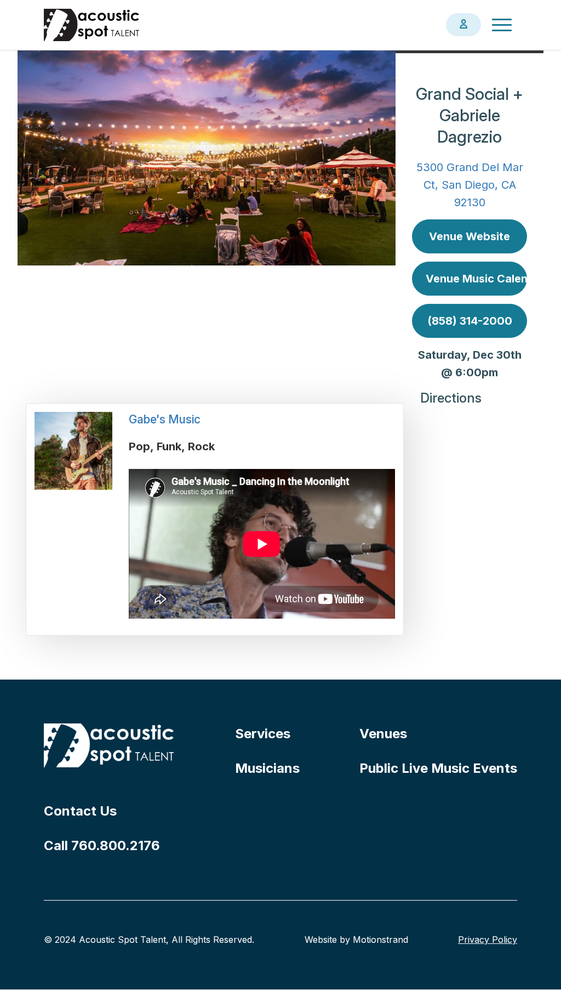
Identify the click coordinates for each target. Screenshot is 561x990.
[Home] (92, 25)
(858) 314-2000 (469, 320)
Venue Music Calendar (476, 278)
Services (262, 734)
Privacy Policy (487, 939)
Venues (383, 734)
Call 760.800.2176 (102, 845)
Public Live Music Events (438, 768)
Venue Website (469, 236)
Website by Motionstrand (356, 939)
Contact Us (80, 811)
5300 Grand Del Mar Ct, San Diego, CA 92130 (469, 185)
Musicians (267, 768)
